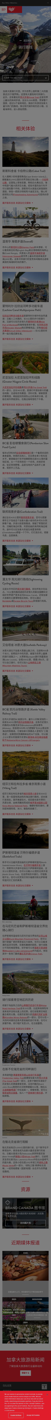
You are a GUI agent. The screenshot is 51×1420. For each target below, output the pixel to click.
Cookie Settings (15, 1415)
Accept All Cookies (33, 1415)
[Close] (47, 1394)
